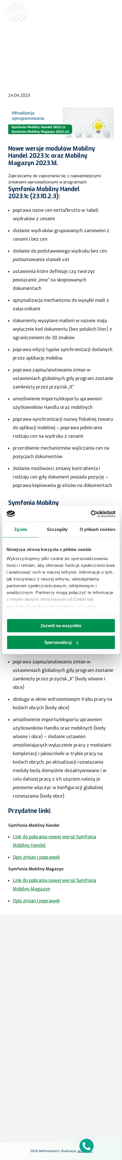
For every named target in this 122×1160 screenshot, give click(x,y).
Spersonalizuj (57, 642)
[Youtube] (74, 1115)
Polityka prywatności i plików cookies (61, 1105)
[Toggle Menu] (109, 12)
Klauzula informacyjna (61, 1097)
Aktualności (39, 41)
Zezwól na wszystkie (61, 625)
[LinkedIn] (61, 1115)
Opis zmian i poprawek (36, 857)
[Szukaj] (97, 12)
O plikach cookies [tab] (97, 529)
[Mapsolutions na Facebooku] (47, 1115)
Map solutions (15, 41)
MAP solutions (61, 1004)
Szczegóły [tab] (57, 529)
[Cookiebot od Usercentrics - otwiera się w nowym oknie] (90, 514)
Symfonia (61, 1012)
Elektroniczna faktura (61, 1063)
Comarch (61, 996)
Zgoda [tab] (20, 529)
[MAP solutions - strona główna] (61, 950)
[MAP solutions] (35, 12)
